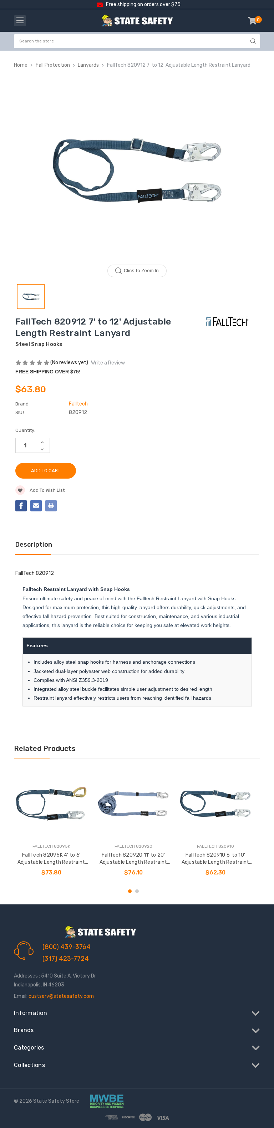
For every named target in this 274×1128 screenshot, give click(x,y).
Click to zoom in (141, 270)
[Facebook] (21, 505)
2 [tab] (137, 891)
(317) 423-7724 (65, 959)
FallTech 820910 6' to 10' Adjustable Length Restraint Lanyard (215, 859)
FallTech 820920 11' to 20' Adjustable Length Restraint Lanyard (133, 859)
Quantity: (25, 430)
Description (33, 544)
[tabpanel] (51, 824)
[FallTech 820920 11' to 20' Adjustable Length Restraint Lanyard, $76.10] (133, 803)
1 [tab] (130, 891)
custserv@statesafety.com (61, 996)
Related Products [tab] (45, 748)
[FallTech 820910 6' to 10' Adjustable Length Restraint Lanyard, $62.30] (215, 803)
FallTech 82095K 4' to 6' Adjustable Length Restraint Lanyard (51, 859)
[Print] (51, 505)
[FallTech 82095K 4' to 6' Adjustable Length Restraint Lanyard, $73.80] (51, 803)
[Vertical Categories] (20, 20)
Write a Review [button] (108, 363)
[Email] (36, 505)
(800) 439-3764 (66, 947)
